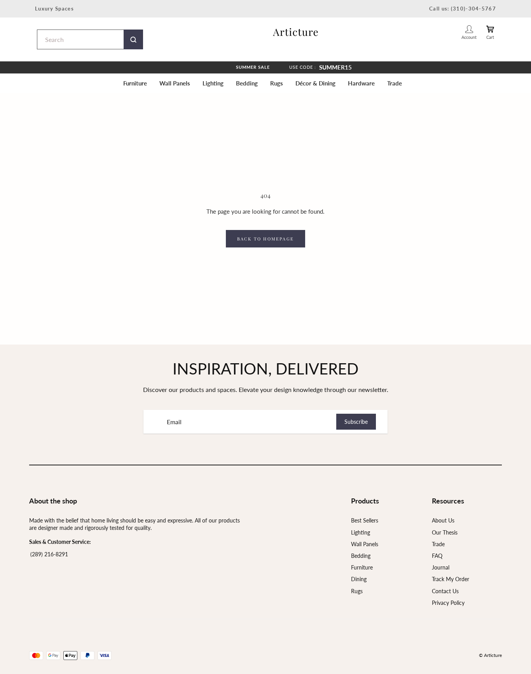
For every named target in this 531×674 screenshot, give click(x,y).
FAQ (437, 555)
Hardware (361, 83)
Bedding (247, 83)
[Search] (133, 39)
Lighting (213, 83)
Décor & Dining (315, 83)
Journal (440, 567)
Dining (359, 579)
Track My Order (450, 579)
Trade (394, 83)
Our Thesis (445, 532)
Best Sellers (364, 520)
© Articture (490, 655)
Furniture (135, 83)
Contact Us (445, 591)
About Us (443, 520)
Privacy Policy (448, 602)
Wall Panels (174, 83)
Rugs (276, 83)
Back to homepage (265, 239)
